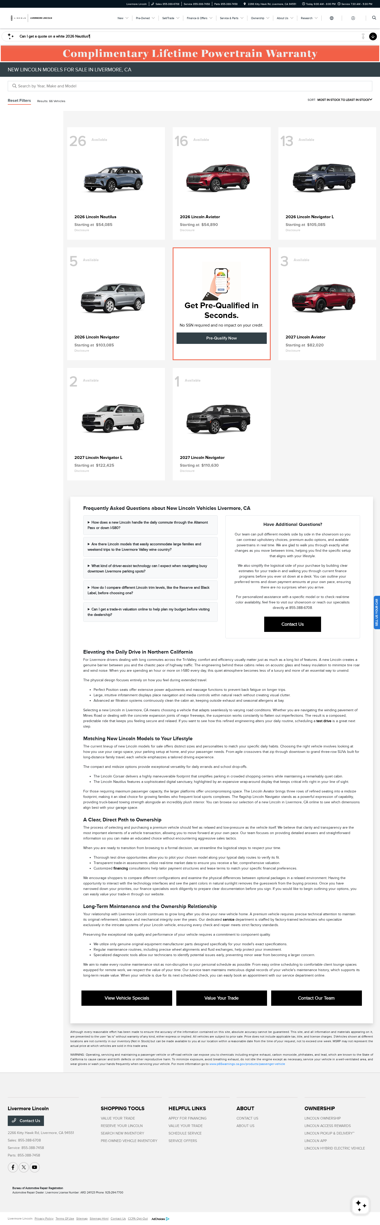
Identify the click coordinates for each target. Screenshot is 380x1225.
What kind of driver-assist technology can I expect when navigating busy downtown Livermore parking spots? (147, 568)
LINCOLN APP (316, 1141)
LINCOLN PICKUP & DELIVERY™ (329, 1133)
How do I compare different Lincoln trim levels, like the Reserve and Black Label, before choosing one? (148, 590)
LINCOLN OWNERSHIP (323, 1118)
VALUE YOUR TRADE (118, 1118)
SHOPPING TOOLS (123, 1108)
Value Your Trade (221, 998)
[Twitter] (24, 1167)
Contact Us (293, 624)
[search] (374, 18)
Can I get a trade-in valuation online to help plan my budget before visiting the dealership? (149, 612)
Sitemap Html (99, 1218)
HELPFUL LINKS (187, 1108)
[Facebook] (13, 1167)
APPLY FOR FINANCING (188, 1118)
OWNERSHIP (320, 1108)
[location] (245, 4)
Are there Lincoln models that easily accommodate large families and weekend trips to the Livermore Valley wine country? (144, 546)
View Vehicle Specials (127, 998)
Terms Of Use (65, 1218)
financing (120, 868)
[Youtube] (34, 1167)
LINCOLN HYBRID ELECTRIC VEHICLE (335, 1148)
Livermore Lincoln (20, 1218)
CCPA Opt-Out (138, 1218)
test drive (323, 721)
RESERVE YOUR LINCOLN (122, 1126)
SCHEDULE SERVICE (185, 1133)
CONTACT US (247, 1118)
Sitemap (82, 1218)
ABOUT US (245, 1126)
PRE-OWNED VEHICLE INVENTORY (129, 1141)
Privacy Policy (44, 1218)
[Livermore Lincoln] (31, 18)
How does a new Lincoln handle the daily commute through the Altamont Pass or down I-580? (148, 525)
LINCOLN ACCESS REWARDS (328, 1126)
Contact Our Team (316, 998)
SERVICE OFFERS (183, 1141)
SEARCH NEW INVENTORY (122, 1133)
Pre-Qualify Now (221, 338)
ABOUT (245, 1108)
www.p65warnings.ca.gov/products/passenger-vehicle (247, 1064)
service (228, 919)
